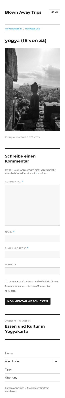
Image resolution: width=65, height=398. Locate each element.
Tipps (8, 369)
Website (10, 264)
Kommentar (14, 181)
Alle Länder (12, 361)
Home (9, 353)
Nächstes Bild (32, 28)
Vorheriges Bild (13, 28)
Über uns (11, 377)
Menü (54, 12)
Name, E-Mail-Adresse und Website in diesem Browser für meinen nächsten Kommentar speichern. (31, 286)
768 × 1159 (34, 137)
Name (10, 232)
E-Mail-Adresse (17, 248)
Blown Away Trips (23, 12)
